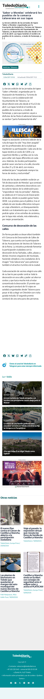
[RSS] (33, 683)
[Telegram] (24, 683)
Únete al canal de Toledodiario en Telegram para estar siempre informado (25, 364)
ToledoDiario (7, 74)
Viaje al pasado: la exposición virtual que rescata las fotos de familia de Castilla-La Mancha (33, 533)
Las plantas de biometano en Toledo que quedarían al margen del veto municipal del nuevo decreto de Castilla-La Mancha (10, 583)
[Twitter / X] (20, 683)
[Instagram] (15, 683)
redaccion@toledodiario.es (26, 666)
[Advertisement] (22, 332)
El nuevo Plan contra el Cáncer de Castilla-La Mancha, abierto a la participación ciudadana (10, 534)
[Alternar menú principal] (39, 7)
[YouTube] (29, 683)
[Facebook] (11, 683)
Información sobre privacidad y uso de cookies (19, 675)
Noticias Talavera (10, 67)
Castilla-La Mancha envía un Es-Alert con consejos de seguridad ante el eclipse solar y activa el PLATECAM (33, 581)
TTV (5, 448)
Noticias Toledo (9, 394)
